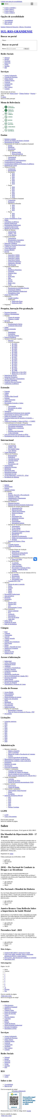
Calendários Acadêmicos (11, 222)
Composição (11, 169)
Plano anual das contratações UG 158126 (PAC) (22, 775)
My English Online (13, 449)
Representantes (12, 455)
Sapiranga (7, 650)
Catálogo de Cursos (10, 246)
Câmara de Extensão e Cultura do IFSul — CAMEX (19, 421)
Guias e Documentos (10, 816)
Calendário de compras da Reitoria (18, 772)
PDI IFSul (7, 597)
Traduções (11, 462)
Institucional (8, 661)
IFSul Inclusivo (8, 1005)
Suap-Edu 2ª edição (14, 256)
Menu (4, 97)
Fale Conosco (8, 87)
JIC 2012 (14, 365)
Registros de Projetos (14, 241)
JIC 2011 (14, 367)
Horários (14, 539)
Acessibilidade (8, 20)
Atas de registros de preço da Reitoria (19, 774)
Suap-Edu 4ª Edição (14, 260)
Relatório (10, 409)
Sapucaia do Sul (9, 651)
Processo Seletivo (9, 1017)
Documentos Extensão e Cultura (13, 403)
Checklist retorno (13, 460)
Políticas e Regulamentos (11, 314)
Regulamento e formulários (16, 240)
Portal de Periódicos (10, 337)
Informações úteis (9, 470)
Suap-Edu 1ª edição (14, 255)
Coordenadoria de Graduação (13, 162)
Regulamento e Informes (15, 710)
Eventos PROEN (9, 250)
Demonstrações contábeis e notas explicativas (17, 761)
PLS (9, 612)
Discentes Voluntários (10, 380)
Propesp (33, 93)
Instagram (7, 1062)
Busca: (4, 48)
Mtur (9, 278)
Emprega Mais (12, 273)
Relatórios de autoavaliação (20, 553)
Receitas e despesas (10, 669)
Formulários (11, 334)
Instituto (6, 485)
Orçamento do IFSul (14, 780)
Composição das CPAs (18, 554)
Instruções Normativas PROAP (13, 795)
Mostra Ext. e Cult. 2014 (19, 372)
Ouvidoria (7, 85)
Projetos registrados (10, 329)
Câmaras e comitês (13, 319)
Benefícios (11, 147)
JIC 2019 (14, 354)
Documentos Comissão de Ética (21, 568)
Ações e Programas (10, 663)
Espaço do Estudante (10, 1012)
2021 (13, 179)
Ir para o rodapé (9, 12)
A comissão (15, 563)
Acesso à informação (10, 75)
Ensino (10, 493)
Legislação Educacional (11, 227)
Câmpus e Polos (9, 1010)
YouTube (7, 1065)
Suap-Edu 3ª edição (14, 258)
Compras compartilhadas (15, 770)
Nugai (10, 586)
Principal (10, 340)
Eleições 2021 (12, 604)
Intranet (6, 1059)
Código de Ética (16, 564)
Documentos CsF (13, 464)
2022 (13, 177)
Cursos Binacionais (10, 248)
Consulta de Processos (10, 77)
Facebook (7, 1061)
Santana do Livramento (11, 648)
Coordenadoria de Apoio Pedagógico (15, 160)
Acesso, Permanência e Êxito (12, 218)
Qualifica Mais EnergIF (11, 396)
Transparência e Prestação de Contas (15, 684)
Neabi (10, 589)
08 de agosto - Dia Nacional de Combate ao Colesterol (20, 957)
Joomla (29, 1111)
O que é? (7, 1075)
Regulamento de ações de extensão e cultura (17, 436)
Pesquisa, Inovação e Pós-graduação (18, 495)
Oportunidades (8, 465)
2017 (9, 606)
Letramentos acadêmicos (11, 383)
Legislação (11, 614)
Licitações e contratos (10, 671)
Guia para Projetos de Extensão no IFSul (16, 434)
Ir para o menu (9, 9)
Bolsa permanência (17, 154)
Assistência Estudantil (10, 1007)
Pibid (9, 268)
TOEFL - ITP (12, 233)
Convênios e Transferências (12, 668)
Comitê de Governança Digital (21, 531)
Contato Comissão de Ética (20, 569)
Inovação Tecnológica (10, 1027)
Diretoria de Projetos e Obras (16, 541)
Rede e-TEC (11, 283)
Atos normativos (9, 596)
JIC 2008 (14, 370)
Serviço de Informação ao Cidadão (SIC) (16, 676)
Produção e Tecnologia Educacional (14, 245)
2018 (13, 183)
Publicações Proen (17, 301)
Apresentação (12, 157)
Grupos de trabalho (13, 787)
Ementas (14, 571)
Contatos (7, 89)
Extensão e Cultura (13, 496)
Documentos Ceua (17, 579)
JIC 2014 (14, 362)
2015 (5, 723)
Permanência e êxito (14, 293)
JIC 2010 (14, 369)
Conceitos (11, 779)
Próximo (6, 989)
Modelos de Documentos (11, 228)
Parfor (10, 275)
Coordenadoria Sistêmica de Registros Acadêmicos (19, 164)
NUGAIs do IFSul (13, 617)
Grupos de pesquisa (14, 317)
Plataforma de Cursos (10, 165)
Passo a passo (16, 577)
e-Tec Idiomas (12, 235)
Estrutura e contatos (10, 139)
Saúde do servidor (9, 707)
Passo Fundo (8, 643)
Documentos (11, 149)
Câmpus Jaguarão (9, 638)
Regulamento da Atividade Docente (18, 288)
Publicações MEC (17, 303)
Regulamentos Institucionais (12, 225)
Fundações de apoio (10, 622)
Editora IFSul (8, 621)
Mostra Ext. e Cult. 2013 (19, 373)
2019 (13, 182)
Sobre (11, 853)
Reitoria (6, 488)
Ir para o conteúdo (10, 7)
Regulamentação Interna (15, 324)
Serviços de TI (16, 529)
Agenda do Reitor (9, 490)
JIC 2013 (14, 364)
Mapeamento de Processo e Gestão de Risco (17, 759)
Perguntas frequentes (10, 312)
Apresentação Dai (17, 508)
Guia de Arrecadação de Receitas (17, 757)
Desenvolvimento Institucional (13, 1025)
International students (10, 472)
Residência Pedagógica (15, 270)
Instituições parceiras (18, 518)
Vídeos (10, 429)
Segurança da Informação (19, 536)
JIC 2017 (14, 357)
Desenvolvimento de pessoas (12, 697)
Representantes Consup (15, 607)
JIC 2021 (14, 350)
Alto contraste (8, 22)
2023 (13, 175)
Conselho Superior (13, 544)
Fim (5, 991)
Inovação (7, 320)
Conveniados (12, 406)
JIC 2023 (14, 347)
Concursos (7, 1018)
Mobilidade (7, 469)
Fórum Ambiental (13, 611)
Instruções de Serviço (10, 375)
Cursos (6, 1015)
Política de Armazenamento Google (22, 538)
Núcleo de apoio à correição (16, 584)
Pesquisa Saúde (16, 152)
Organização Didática (14, 289)
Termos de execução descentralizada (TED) (20, 782)
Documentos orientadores (15, 426)
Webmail (7, 1057)
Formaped (11, 271)
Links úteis (11, 619)
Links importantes (17, 566)
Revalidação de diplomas (11, 477)
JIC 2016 (14, 359)
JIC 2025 (14, 344)
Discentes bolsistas (13, 335)
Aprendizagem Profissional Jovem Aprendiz (17, 413)
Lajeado (6, 640)
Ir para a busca (9, 11)
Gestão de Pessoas (13, 500)
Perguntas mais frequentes (15, 431)
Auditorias (7, 666)
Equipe (10, 145)
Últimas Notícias (24, 93)
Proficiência (11, 457)
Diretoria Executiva (13, 503)
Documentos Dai (17, 516)
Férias (6, 700)
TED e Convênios (13, 752)
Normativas (7, 411)
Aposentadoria (8, 695)
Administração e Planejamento (17, 498)
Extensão (7, 391)
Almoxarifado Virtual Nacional (17, 790)
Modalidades (12, 332)
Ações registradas (13, 433)
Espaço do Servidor (10, 1013)
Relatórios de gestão (10, 764)
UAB (9, 285)
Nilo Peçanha (12, 265)
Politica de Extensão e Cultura (13, 416)
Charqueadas (8, 635)
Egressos (7, 398)
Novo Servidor (8, 704)
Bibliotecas (7, 1008)
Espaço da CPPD (17, 559)
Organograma (8, 486)
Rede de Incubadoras (10, 624)
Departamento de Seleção (11, 142)
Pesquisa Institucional (10, 223)
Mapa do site (8, 24)
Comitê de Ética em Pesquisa (12, 382)
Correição (7, 82)
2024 (13, 174)
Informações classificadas (11, 674)
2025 (13, 210)
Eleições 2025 (12, 602)
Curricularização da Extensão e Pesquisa (20, 424)
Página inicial (14, 93)
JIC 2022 (14, 349)
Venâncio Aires (8, 653)
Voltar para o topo (6, 996)
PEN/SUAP (15, 534)
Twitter (6, 1064)
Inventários (11, 794)
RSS (5, 1067)
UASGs (10, 756)
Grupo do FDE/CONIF (11, 294)
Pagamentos (7, 762)
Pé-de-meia (11, 276)
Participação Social (9, 664)
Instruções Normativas (10, 377)
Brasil (6, 4)
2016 (5, 725)
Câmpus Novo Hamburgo (12, 641)
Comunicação (8, 84)
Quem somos (15, 551)
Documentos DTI (17, 533)
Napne (10, 591)
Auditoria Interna (9, 80)
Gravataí (6, 637)
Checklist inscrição (13, 459)
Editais (6, 220)
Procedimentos (8, 705)
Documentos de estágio (15, 408)
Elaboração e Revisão (14, 263)
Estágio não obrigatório (11, 699)
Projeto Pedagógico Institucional (17, 291)
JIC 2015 (14, 360)
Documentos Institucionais (12, 594)
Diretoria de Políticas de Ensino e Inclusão (16, 140)
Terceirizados (8, 766)
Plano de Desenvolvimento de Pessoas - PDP (21, 712)
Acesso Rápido (8, 692)
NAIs (13, 515)
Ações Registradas (9, 400)
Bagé (5, 632)
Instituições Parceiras (10, 467)
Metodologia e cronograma (16, 428)
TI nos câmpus (16, 528)
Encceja (6, 251)
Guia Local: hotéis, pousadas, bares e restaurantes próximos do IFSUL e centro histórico (18, 955)
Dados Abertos (8, 79)
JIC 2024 (14, 345)
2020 (13, 180)
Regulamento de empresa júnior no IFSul (16, 414)
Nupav (10, 592)
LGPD (6, 815)
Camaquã (7, 633)
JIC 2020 (14, 352)
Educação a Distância (10, 243)
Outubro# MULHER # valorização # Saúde (17, 952)
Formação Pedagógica (14, 261)
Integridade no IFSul (10, 1028)
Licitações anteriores (10, 721)
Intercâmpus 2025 (9, 959)
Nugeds (10, 587)
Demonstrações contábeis (11, 681)
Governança (8, 599)
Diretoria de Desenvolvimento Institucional (20, 505)
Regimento (11, 202)
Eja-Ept (10, 281)
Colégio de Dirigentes (14, 546)
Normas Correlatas (13, 807)
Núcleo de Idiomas (17, 513)
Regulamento (12, 170)
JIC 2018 (14, 355)
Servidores (7, 673)
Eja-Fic (10, 280)
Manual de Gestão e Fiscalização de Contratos (21, 754)
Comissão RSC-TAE (14, 581)
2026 (5, 741)
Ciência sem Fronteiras (18, 511)
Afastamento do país (10, 474)
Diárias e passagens (13, 751)
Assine (6, 1077)
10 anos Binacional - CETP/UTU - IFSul (16, 475)
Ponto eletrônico (9, 694)
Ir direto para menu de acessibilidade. (11, 1)
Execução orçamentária (11, 767)
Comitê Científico (13, 298)
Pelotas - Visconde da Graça (12, 646)
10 (5, 988)
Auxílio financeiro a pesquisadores (14, 378)
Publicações (7, 401)
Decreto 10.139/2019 (10, 682)
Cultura (6, 393)
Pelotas (6, 645)
